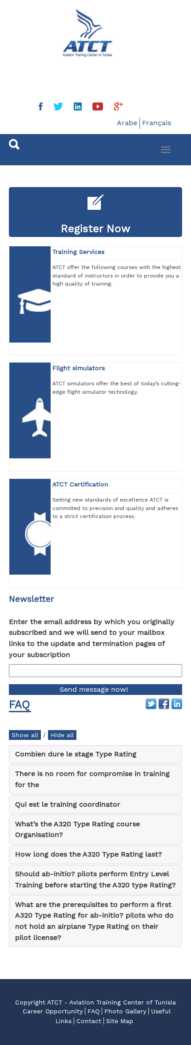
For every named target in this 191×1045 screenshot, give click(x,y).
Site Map (119, 1021)
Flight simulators (78, 367)
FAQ (93, 1011)
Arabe (127, 122)
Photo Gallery (125, 1011)
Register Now (96, 228)
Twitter (151, 703)
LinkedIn (176, 703)
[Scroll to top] (162, 1016)
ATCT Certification (80, 484)
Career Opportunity (53, 1011)
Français (156, 122)
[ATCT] (42, 25)
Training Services (78, 251)
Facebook (164, 703)
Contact (88, 1021)
